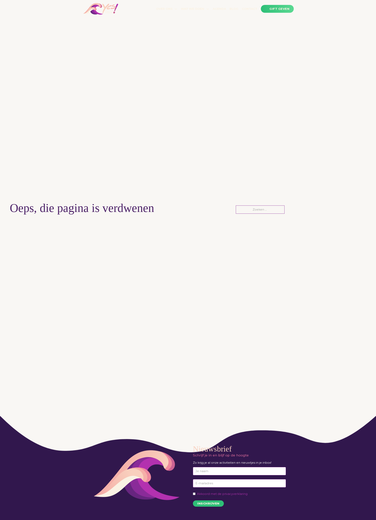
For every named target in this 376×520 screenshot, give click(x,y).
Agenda (219, 9)
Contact (249, 9)
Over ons (164, 9)
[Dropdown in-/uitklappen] (175, 8)
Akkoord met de (222, 494)
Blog (234, 9)
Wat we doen (192, 9)
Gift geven (279, 9)
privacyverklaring (235, 494)
